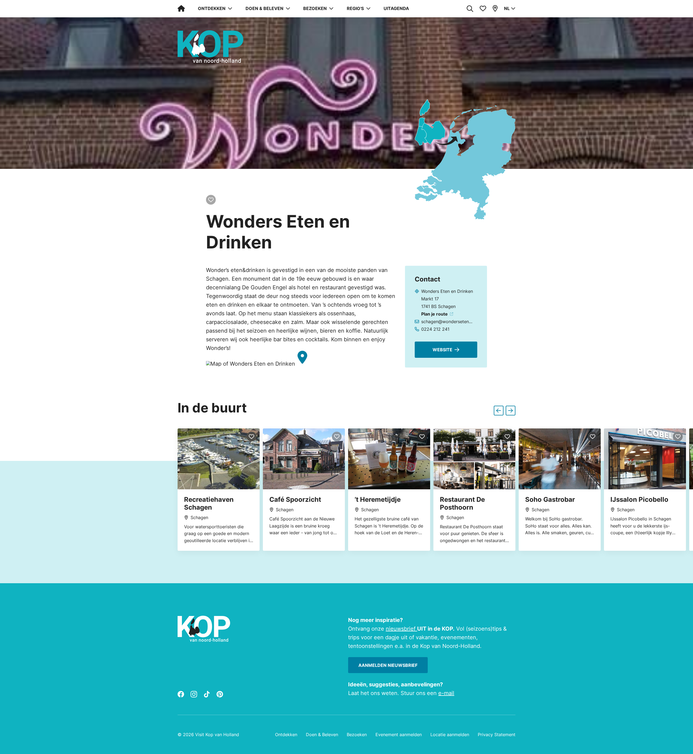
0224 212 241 (435, 329)
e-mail (446, 693)
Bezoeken (357, 734)
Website (442, 349)
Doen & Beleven (322, 734)
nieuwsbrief (401, 628)
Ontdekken (286, 734)
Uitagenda (396, 8)
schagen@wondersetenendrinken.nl (447, 321)
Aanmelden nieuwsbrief (387, 665)
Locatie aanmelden (449, 734)
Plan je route (434, 314)
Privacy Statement (496, 734)
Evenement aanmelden (398, 734)
